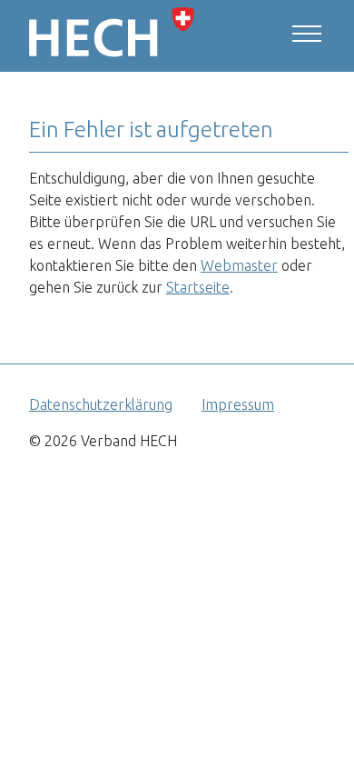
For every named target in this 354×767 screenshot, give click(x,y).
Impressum (238, 404)
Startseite (198, 287)
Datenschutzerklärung (100, 404)
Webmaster (239, 265)
